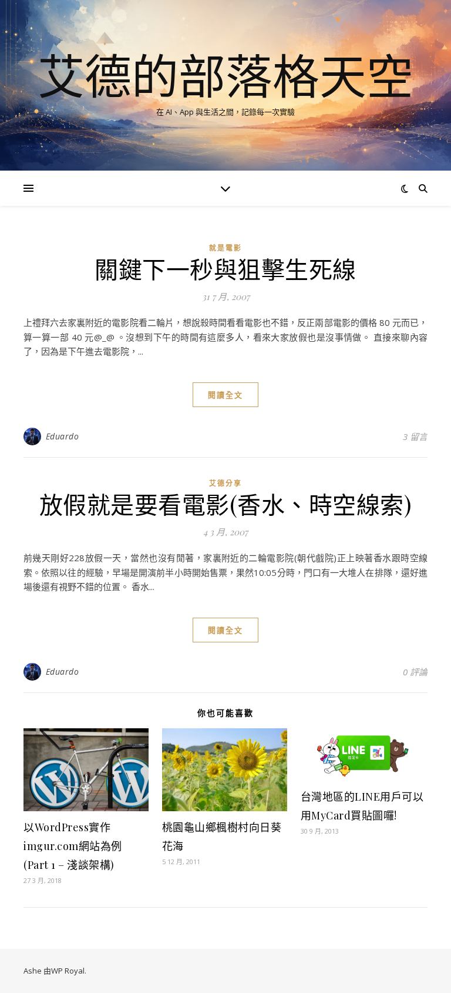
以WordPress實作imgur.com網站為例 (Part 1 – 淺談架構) (72, 846)
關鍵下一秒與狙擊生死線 (225, 268)
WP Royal (68, 970)
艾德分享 (225, 483)
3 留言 (415, 436)
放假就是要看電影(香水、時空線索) (225, 503)
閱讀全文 (225, 394)
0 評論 (415, 672)
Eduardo (62, 436)
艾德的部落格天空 (225, 75)
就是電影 (225, 248)
